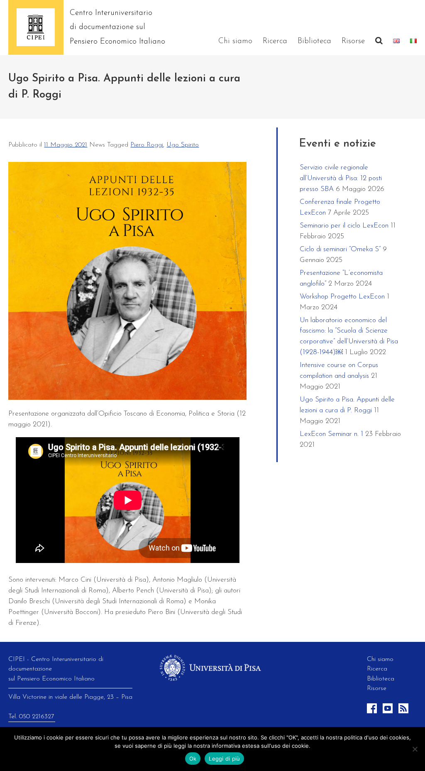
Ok (193, 758)
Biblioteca (314, 41)
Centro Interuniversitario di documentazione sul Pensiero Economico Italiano (117, 27)
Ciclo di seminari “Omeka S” (340, 249)
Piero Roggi (146, 145)
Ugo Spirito (182, 145)
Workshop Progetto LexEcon (342, 296)
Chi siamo (235, 41)
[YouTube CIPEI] (389, 711)
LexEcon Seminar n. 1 (331, 434)
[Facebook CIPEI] (373, 711)
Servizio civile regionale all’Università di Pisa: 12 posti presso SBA (341, 178)
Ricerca (275, 41)
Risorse (353, 41)
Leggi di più (224, 758)
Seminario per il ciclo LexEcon (344, 225)
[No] (414, 749)
